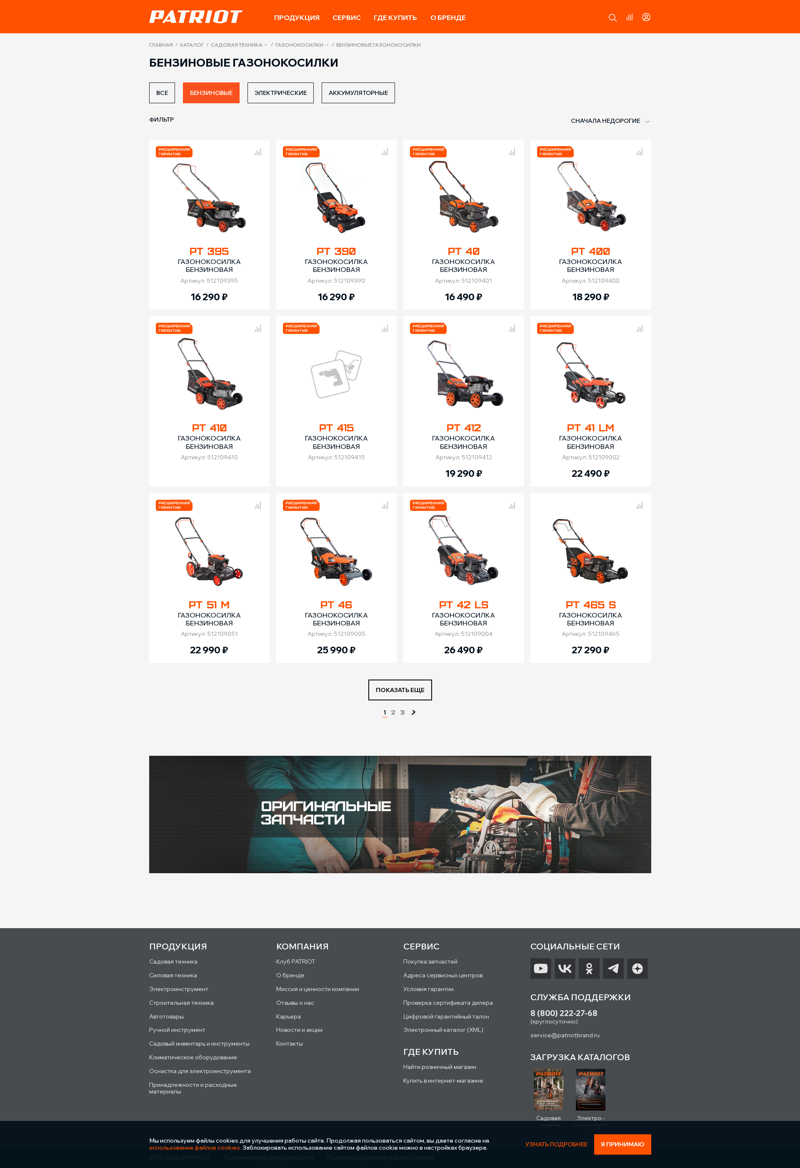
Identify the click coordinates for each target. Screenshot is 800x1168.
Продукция (297, 17)
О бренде (448, 17)
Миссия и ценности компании (317, 989)
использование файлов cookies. (195, 1147)
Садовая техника (236, 44)
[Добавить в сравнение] (258, 150)
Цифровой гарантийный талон (446, 1016)
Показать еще (400, 690)
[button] (613, 18)
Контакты (289, 1043)
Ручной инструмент (177, 1030)
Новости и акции (299, 1030)
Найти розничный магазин (439, 1067)
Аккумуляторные (358, 93)
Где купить (395, 17)
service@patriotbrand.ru (565, 1035)
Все (162, 93)
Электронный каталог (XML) (443, 1030)
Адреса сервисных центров (442, 975)
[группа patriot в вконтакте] (565, 968)
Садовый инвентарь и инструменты (199, 1043)
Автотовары (166, 1016)
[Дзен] (637, 968)
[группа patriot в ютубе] (540, 968)
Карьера (288, 1016)
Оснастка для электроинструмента (200, 1071)
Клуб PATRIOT (295, 961)
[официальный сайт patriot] (195, 16)
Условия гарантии (428, 989)
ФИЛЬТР (161, 119)
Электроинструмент (178, 989)
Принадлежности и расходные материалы (193, 1088)
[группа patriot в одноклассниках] (589, 968)
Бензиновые (211, 93)
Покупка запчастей (430, 961)
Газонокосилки (299, 44)
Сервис (346, 17)
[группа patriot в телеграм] (613, 968)
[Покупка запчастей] (400, 815)
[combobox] (605, 121)
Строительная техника (181, 1002)
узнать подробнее (556, 1144)
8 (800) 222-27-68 (564, 1013)
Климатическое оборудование (193, 1057)
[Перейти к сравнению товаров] (630, 17)
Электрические (281, 93)
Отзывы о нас (295, 1002)
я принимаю (623, 1144)
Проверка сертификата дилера (448, 1002)
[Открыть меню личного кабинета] (646, 16)
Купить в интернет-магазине (443, 1080)
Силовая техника (173, 975)
